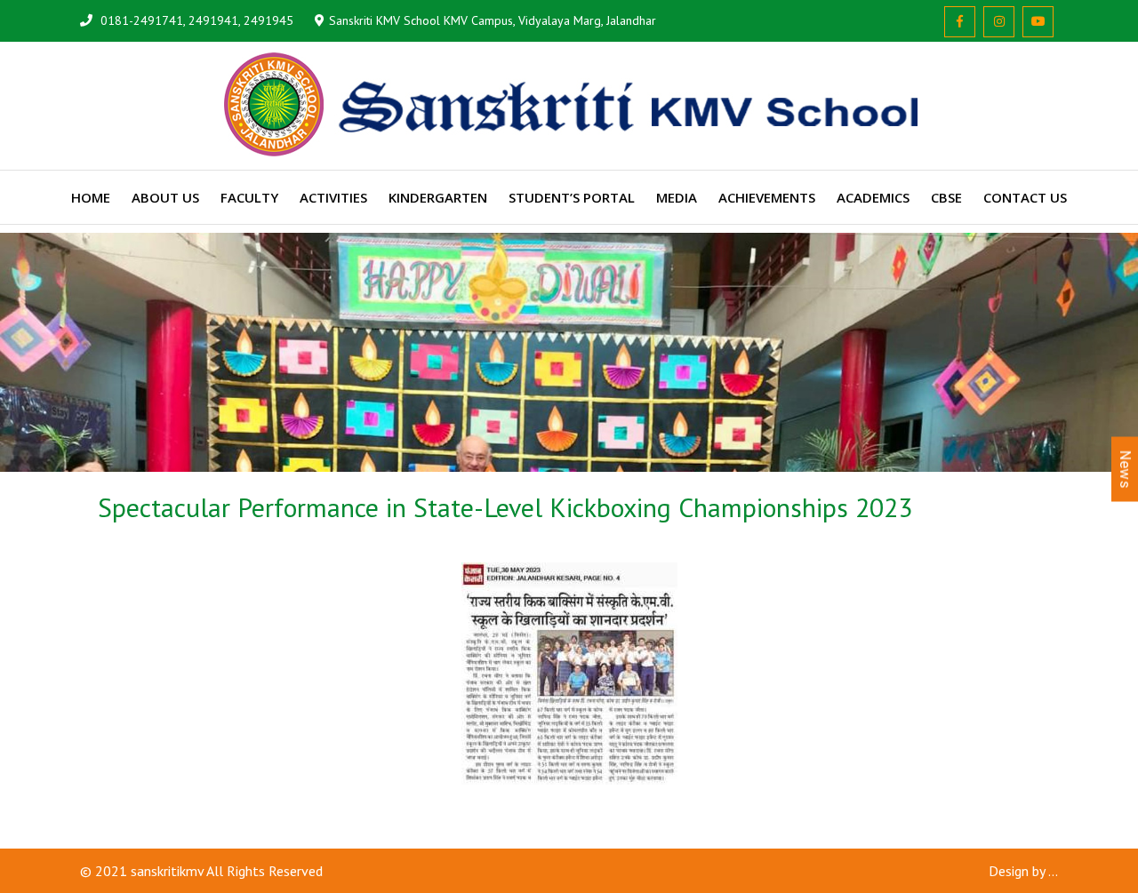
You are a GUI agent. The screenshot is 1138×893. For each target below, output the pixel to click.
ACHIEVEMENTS (766, 197)
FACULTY (249, 197)
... (1053, 871)
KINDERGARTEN (438, 197)
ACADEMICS (873, 197)
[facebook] (959, 21)
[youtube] (1038, 21)
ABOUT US (165, 197)
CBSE (946, 197)
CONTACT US (1025, 197)
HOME (90, 197)
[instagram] (998, 21)
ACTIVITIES (333, 197)
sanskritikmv (167, 871)
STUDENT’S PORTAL (572, 197)
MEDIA (676, 197)
